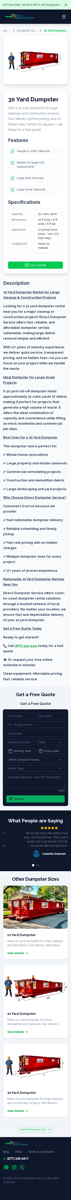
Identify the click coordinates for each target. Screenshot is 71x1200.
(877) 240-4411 (18, 1158)
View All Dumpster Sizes (33, 1129)
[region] (35, 842)
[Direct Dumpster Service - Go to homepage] (19, 17)
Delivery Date (22, 751)
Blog (6, 1152)
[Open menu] (64, 17)
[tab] (33, 865)
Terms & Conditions (41, 1152)
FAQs (18, 1152)
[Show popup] (62, 742)
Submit (19, 799)
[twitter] (22, 1167)
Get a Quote (38, 265)
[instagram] (14, 1167)
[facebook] (6, 1167)
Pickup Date (51, 751)
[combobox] (51, 742)
